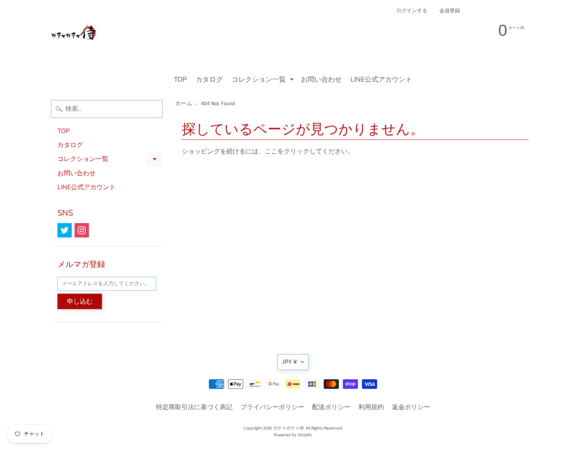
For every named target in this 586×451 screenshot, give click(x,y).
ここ (271, 151)
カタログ (209, 79)
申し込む (79, 301)
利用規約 (371, 407)
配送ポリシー (331, 407)
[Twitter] (64, 230)
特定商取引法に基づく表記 (194, 407)
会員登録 (449, 11)
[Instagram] (82, 230)
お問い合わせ (321, 79)
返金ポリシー (411, 407)
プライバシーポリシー (272, 407)
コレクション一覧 (264, 80)
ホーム (183, 104)
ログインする (411, 11)
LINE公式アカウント (381, 79)
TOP (180, 79)
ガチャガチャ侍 (288, 428)
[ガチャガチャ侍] (74, 36)
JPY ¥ (289, 362)
